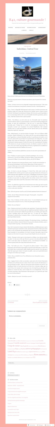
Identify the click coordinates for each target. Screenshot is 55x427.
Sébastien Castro (29, 357)
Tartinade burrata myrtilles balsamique (16, 400)
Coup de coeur (13, 346)
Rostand (12, 357)
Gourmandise (42, 27)
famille (20, 349)
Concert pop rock (40, 343)
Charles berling (35, 341)
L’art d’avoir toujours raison (14, 388)
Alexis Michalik (11, 341)
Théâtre (10, 27)
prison (28, 355)
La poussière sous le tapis (13, 409)
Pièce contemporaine (16, 355)
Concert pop (27, 46)
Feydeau (23, 349)
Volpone (9, 403)
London (18, 352)
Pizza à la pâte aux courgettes (40, 302)
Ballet (17, 341)
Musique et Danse (20, 27)
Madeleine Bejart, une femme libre (15, 382)
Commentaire (42, 325)
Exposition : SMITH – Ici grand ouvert (16, 385)
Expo (16, 349)
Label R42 (12, 351)
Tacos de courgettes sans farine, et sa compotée (18, 397)
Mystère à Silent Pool (12, 406)
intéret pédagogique (33, 349)
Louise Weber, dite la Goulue (14, 394)
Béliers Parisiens (22, 341)
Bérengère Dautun (29, 341)
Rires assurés (39, 354)
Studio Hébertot (18, 357)
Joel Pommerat (44, 349)
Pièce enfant (24, 355)
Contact (31, 30)
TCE (34, 357)
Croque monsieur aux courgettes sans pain (17, 391)
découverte (36, 346)
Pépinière (31, 355)
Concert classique (30, 343)
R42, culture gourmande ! (27, 20)
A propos (24, 30)
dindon (32, 346)
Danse (29, 346)
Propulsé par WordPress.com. (27, 419)
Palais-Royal (40, 351)
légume (27, 351)
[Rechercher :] (27, 363)
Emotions (41, 346)
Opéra (31, 352)
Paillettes (35, 352)
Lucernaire (23, 352)
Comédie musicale (19, 343)
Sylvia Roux (24, 357)
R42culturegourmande (31, 53)
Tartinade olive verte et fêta (13, 412)
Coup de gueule (24, 346)
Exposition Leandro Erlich (13, 415)
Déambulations (31, 27)
